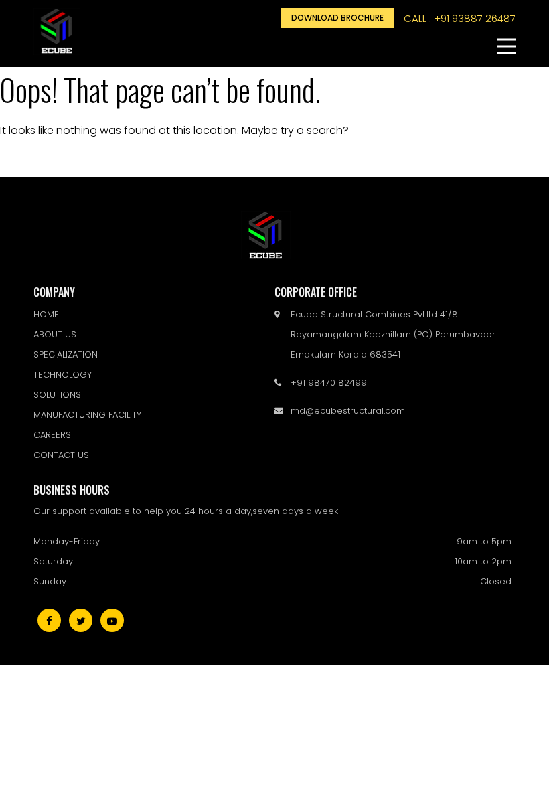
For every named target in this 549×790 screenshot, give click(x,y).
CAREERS (52, 434)
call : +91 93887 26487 (460, 18)
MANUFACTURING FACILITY (87, 414)
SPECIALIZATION (65, 354)
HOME (46, 314)
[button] (506, 46)
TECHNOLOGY (62, 374)
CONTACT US (61, 455)
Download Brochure (337, 17)
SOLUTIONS (57, 394)
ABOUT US (54, 334)
